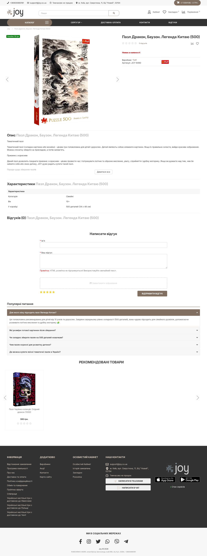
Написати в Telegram (130, 481)
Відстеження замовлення (19, 464)
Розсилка (77, 477)
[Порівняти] (192, 44)
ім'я (43, 241)
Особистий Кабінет (82, 464)
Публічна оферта (15, 489)
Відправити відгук (152, 293)
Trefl (135, 60)
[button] (103, 312)
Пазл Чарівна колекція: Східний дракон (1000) (24, 410)
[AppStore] (165, 484)
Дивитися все (103, 172)
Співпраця (12, 494)
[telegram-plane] (126, 542)
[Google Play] (190, 484)
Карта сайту (46, 477)
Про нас (11, 472)
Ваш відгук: (47, 252)
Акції (42, 468)
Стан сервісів (177, 487)
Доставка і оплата (111, 22)
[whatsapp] (107, 542)
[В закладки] (197, 44)
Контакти (144, 22)
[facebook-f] (80, 542)
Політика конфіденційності (19, 481)
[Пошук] (114, 13)
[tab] (103, 312)
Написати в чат (130, 488)
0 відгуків (143, 43)
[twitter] (98, 542)
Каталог (29, 22)
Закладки (77, 472)
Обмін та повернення (17, 485)
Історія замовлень (81, 468)
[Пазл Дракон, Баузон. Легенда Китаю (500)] (62, 79)
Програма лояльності (17, 468)
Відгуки (173, 22)
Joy (8, 29)
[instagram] (89, 542)
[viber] (116, 542)
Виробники (45, 464)
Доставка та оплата (16, 477)
